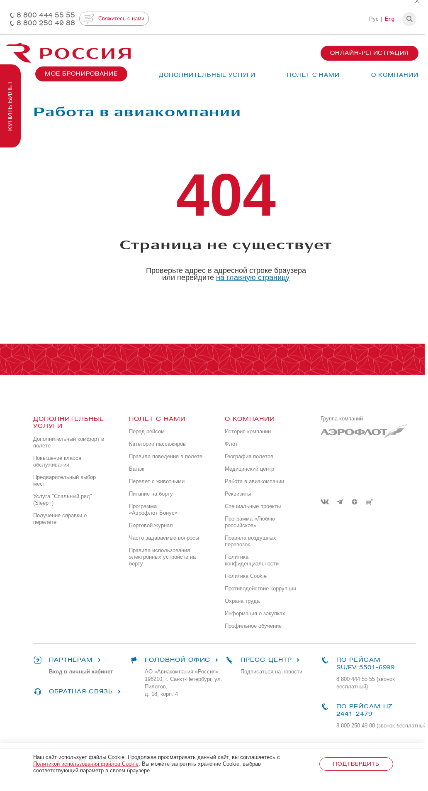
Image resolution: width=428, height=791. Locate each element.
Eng (389, 19)
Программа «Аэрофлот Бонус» (153, 509)
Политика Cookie (246, 576)
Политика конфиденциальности (252, 560)
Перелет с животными (157, 481)
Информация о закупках (255, 613)
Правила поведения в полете (165, 456)
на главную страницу (252, 277)
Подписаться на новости (271, 671)
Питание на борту (151, 494)
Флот (231, 444)
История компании (248, 431)
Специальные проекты (253, 506)
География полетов (249, 456)
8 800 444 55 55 (46, 15)
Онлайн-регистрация (369, 53)
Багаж (136, 469)
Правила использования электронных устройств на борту (162, 557)
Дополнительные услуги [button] (207, 75)
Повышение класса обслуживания (57, 461)
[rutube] (369, 502)
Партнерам (70, 659)
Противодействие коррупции (260, 588)
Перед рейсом (147, 431)
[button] (409, 19)
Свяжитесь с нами (121, 18)
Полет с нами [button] (313, 75)
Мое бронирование (81, 74)
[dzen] (354, 502)
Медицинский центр (249, 469)
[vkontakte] (325, 502)
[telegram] (340, 502)
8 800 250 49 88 (46, 23)
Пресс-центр (266, 659)
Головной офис (177, 659)
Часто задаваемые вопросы (164, 538)
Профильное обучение (253, 626)
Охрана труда (242, 601)
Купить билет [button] (10, 106)
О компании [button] (394, 75)
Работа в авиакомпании (254, 481)
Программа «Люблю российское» (250, 522)
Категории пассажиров (157, 444)
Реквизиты (238, 494)
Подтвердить (356, 764)
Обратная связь (80, 691)
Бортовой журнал (151, 525)
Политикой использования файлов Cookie (86, 764)
